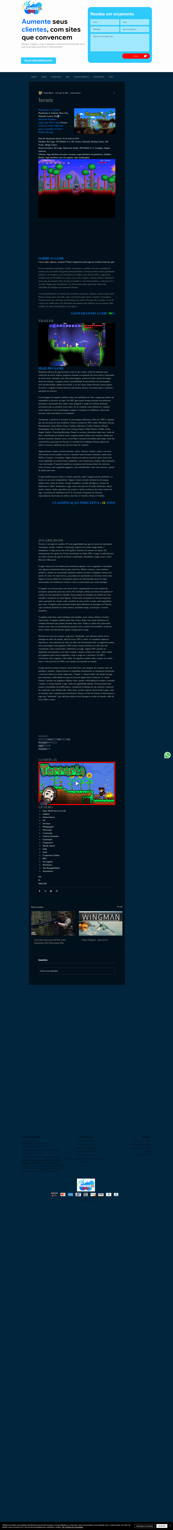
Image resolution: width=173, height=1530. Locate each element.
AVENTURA (56, 77)
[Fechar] (170, 1526)
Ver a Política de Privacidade (72, 1527)
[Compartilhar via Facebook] (39, 891)
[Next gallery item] (112, 188)
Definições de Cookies (144, 1526)
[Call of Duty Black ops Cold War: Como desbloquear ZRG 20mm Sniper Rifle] (53, 923)
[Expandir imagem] (76, 188)
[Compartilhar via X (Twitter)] (45, 891)
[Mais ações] (114, 93)
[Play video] (76, 344)
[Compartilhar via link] (57, 891)
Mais (111, 77)
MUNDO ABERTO (81, 77)
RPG (67, 77)
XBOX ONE (42, 883)
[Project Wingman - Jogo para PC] (100, 923)
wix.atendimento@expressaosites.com (45, 1157)
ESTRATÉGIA (98, 77)
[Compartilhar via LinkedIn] (51, 891)
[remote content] (76, 236)
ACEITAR (161, 1526)
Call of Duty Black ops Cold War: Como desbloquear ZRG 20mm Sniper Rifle (50, 941)
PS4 (39, 876)
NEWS (34, 77)
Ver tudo (120, 907)
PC (39, 880)
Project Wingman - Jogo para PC (95, 939)
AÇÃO (43, 77)
